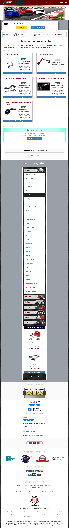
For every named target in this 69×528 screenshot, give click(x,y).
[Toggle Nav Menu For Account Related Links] (55, 2)
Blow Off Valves (30, 178)
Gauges (27, 247)
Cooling (27, 199)
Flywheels (28, 239)
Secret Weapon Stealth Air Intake (18, 103)
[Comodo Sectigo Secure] (58, 459)
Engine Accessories (31, 219)
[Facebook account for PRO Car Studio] (30, 443)
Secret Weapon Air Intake (51, 78)
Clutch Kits (28, 191)
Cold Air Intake (12, 54)
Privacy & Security (42, 511)
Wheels (27, 312)
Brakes (27, 302)
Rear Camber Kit (34, 366)
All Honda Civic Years (34, 155)
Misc (26, 323)
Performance (19, 2)
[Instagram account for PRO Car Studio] (34, 443)
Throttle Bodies (30, 287)
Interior (27, 317)
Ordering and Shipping (10, 514)
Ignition (27, 255)
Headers (28, 251)
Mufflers (27, 267)
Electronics (28, 215)
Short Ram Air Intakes (31, 283)
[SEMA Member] (34, 501)
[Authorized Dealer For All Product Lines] (26, 459)
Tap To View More (34, 372)
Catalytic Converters (31, 187)
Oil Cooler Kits (29, 271)
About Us (26, 511)
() (62, 2)
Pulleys (27, 275)
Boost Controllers (30, 183)
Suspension (29, 297)
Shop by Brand (34, 376)
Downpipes (28, 203)
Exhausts (28, 231)
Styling (28, 2)
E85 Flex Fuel (29, 211)
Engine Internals (30, 223)
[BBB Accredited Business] (10, 459)
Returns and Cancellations (26, 515)
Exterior (28, 307)
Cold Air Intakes (30, 195)
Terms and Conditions (58, 511)
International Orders (42, 514)
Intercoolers (29, 263)
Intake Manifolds (30, 259)
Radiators (28, 279)
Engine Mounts (29, 227)
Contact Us (10, 511)
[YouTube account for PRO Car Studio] (38, 443)
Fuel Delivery (29, 243)
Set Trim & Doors (37, 27)
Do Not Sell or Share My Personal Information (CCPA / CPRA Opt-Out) (34, 492)
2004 (20, 27)
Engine (27, 170)
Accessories (36, 2)
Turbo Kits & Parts (31, 291)
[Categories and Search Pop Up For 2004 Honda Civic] (66, 2)
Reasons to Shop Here (58, 514)
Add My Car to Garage (34, 138)
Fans (26, 235)
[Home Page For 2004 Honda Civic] (7, 2)
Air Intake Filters (30, 174)
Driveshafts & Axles (31, 207)
